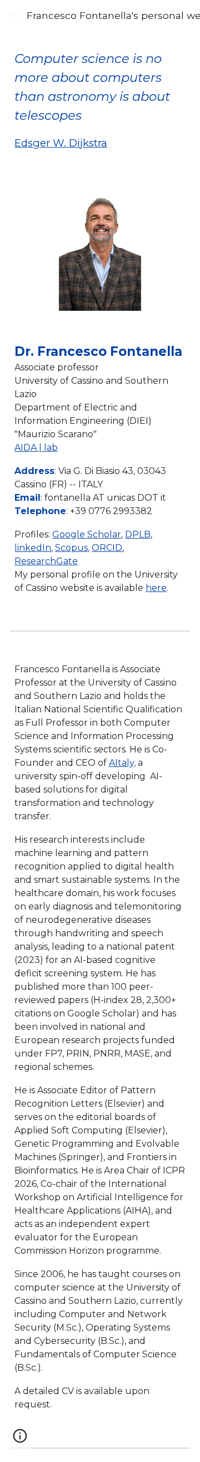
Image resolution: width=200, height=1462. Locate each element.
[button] (13, 15)
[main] (100, 100)
